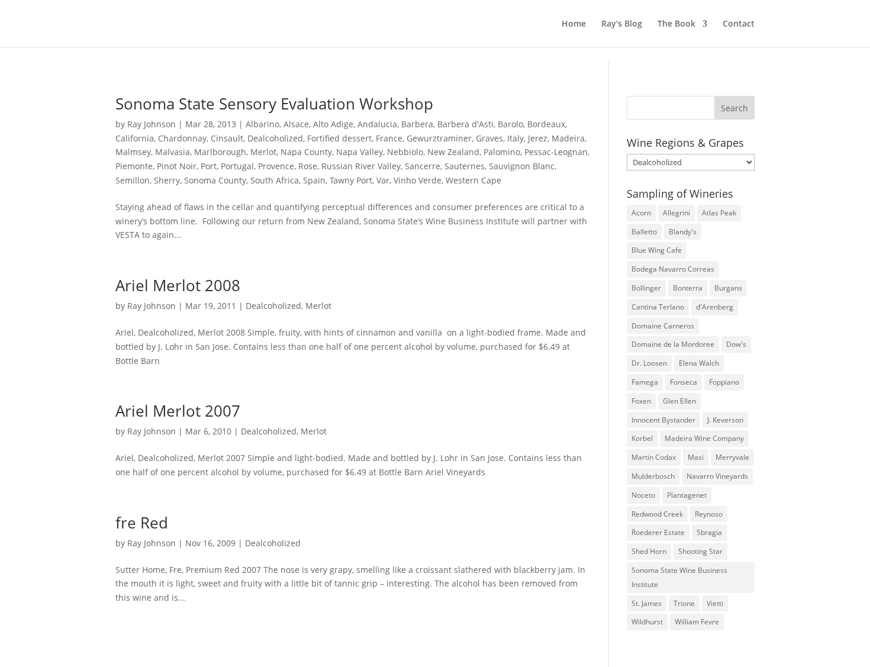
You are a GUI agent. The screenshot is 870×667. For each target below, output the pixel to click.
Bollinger (646, 288)
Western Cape (473, 180)
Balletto (644, 232)
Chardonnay (182, 138)
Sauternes (464, 166)
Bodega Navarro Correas (672, 269)
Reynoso (709, 514)
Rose (307, 166)
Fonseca (683, 382)
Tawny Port (351, 180)
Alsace (296, 124)
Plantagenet (687, 495)
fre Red (141, 522)
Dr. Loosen (649, 363)
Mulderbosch (653, 476)
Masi (696, 457)
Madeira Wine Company (704, 438)
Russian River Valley (361, 166)
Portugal (237, 166)
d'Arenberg (714, 307)
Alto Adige (333, 124)
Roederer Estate (658, 532)
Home (574, 24)
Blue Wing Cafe (656, 250)
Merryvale (732, 457)
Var (382, 180)
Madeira (568, 138)
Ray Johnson (151, 124)
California (134, 138)
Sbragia (709, 532)
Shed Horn (648, 551)
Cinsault (227, 138)
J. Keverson (725, 420)
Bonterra (688, 288)
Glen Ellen (679, 401)
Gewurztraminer (439, 138)
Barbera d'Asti (465, 124)
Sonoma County (215, 180)
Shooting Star (700, 551)
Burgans (728, 288)
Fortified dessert (339, 138)
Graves (489, 138)
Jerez (537, 138)
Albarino (262, 124)
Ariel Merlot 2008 (177, 285)
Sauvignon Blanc (522, 166)
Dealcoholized (275, 138)
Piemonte (134, 166)
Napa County (306, 151)
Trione (684, 603)
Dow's (736, 344)
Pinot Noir (176, 166)
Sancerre (422, 166)
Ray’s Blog (621, 24)
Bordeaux (546, 124)
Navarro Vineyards (717, 476)
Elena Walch (699, 363)
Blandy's (683, 232)
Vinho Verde (418, 180)
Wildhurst (647, 622)
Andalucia (377, 124)
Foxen (641, 401)
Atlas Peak (719, 213)
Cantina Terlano (657, 307)
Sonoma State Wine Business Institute (679, 577)
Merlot (263, 151)
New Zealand (453, 151)
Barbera (417, 124)
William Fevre (697, 622)
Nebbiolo (405, 151)
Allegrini (676, 213)
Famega (644, 382)
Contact (739, 24)
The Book (676, 24)
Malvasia (172, 151)
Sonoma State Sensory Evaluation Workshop (274, 103)
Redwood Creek (657, 514)
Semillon (132, 180)
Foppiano (724, 382)
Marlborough (220, 151)
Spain (314, 180)
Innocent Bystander (663, 420)
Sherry (167, 180)
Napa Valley (359, 151)
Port (209, 166)
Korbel (642, 438)
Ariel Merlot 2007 (177, 410)
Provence (276, 166)
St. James (646, 603)
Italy (515, 138)
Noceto (643, 495)
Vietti (715, 603)
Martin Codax (653, 457)
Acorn (641, 213)
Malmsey (133, 151)
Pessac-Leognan (556, 151)
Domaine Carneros (662, 326)
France (389, 138)
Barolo (510, 124)
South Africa (274, 180)
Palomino (502, 151)
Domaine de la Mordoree (672, 344)
